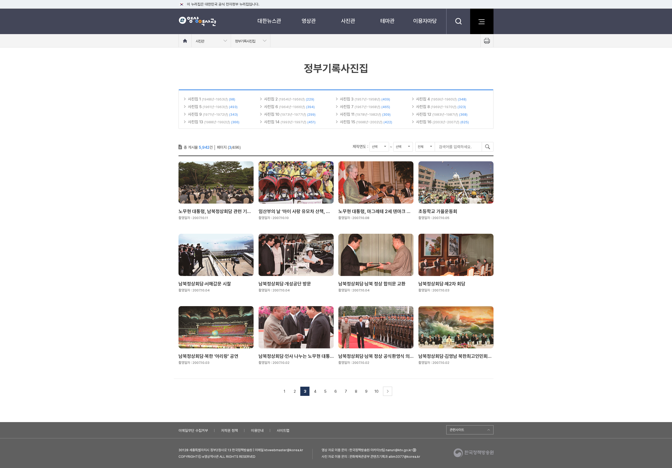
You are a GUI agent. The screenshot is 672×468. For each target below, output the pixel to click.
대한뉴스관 (269, 21)
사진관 (348, 21)
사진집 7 (347, 106)
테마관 (387, 21)
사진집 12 (424, 114)
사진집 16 (424, 122)
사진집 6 (271, 106)
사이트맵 (283, 430)
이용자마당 (425, 21)
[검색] (458, 21)
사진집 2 (271, 99)
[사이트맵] (481, 21)
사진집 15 (348, 122)
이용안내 (257, 430)
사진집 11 (347, 114)
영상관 (309, 21)
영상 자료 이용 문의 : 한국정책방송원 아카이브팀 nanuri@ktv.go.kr (367, 450)
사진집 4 (423, 99)
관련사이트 (457, 430)
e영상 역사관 (197, 21)
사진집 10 (272, 114)
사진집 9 (195, 114)
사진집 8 (423, 106)
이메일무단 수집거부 (193, 430)
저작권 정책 (229, 430)
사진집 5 (195, 106)
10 (377, 391)
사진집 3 (347, 99)
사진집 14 (272, 122)
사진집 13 (196, 122)
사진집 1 (195, 99)
